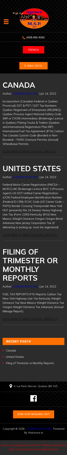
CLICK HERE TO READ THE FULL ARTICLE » (30, 151)
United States (32, 168)
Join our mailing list (33, 414)
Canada (19, 85)
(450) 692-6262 (35, 37)
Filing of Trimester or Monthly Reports (30, 264)
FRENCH (33, 49)
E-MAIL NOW (33, 65)
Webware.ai (35, 432)
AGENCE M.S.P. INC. (39, 428)
